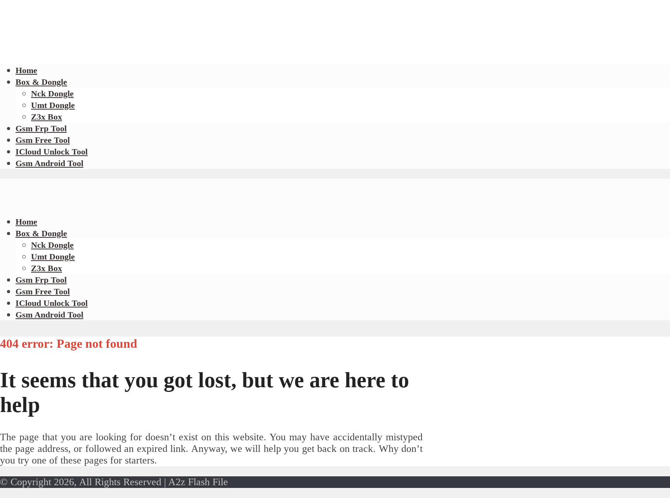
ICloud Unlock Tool (52, 151)
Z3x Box (46, 117)
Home (26, 222)
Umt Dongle (53, 105)
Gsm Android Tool (49, 163)
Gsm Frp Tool (41, 128)
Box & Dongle (41, 82)
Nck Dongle (52, 93)
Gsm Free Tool (43, 140)
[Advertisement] (141, 54)
